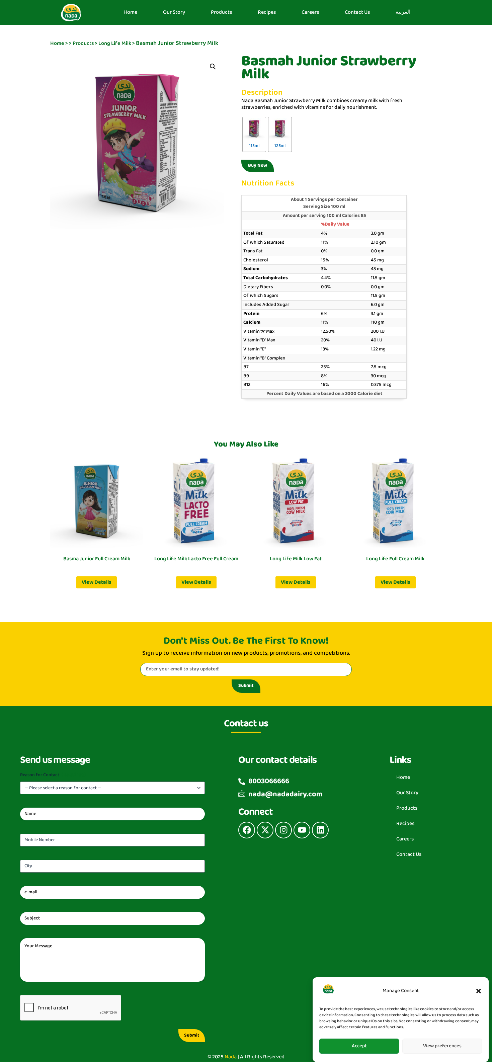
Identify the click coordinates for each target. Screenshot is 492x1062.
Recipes (267, 12)
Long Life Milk (114, 43)
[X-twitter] (265, 830)
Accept (359, 1046)
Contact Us (357, 12)
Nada (231, 1056)
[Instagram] (283, 830)
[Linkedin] (320, 830)
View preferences (442, 1046)
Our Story (174, 12)
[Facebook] (246, 830)
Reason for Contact (53, 775)
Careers (310, 12)
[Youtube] (302, 830)
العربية (403, 12)
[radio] (254, 134)
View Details (96, 582)
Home (130, 12)
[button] (478, 991)
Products (221, 12)
